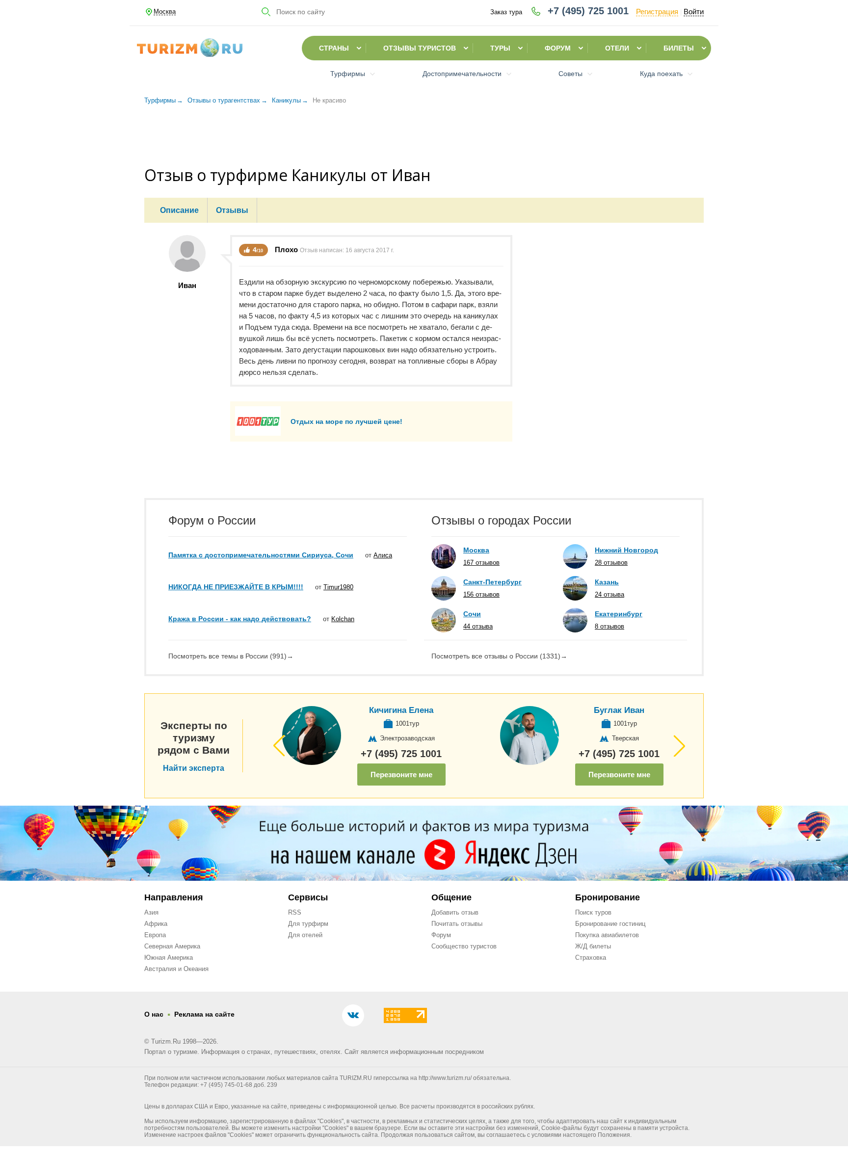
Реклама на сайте (204, 1014)
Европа (155, 935)
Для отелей (305, 935)
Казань (607, 582)
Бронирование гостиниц (610, 923)
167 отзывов (481, 562)
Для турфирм (308, 923)
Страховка (590, 957)
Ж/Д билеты (593, 946)
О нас (153, 1014)
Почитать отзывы (456, 923)
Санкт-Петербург (492, 582)
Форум (558, 48)
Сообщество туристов (464, 946)
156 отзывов (481, 594)
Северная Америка (172, 946)
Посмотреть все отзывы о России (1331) (499, 656)
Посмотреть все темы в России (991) (230, 656)
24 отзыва (609, 594)
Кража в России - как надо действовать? (239, 619)
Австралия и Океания (176, 968)
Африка (155, 923)
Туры (500, 48)
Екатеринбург (618, 614)
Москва (476, 550)
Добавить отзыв (454, 912)
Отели (617, 48)
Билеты (678, 48)
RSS (294, 912)
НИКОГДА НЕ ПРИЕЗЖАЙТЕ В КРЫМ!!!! (235, 587)
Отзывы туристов (419, 48)
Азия (151, 912)
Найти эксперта (193, 768)
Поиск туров (593, 912)
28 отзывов (611, 562)
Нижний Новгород (626, 550)
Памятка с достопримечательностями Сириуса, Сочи (260, 555)
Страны (334, 48)
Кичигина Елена (401, 710)
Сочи (472, 614)
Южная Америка (168, 957)
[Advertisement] (424, 137)
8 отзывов (609, 626)
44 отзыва (478, 626)
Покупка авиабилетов (607, 935)
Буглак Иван (619, 710)
